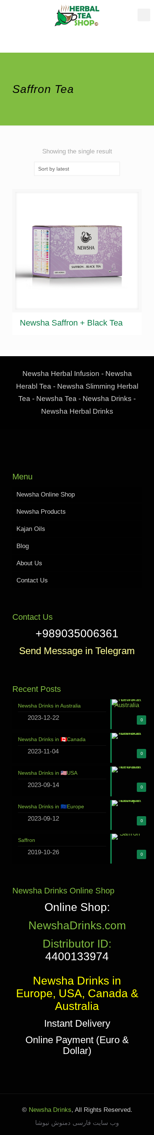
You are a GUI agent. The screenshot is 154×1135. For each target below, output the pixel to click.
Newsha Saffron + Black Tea (71, 322)
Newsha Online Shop (45, 494)
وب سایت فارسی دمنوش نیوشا (77, 1122)
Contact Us (32, 580)
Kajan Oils (30, 528)
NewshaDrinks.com (77, 925)
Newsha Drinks (49, 1109)
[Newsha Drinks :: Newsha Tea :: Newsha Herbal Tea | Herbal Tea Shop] (77, 15)
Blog (22, 546)
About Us (29, 563)
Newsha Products (41, 511)
